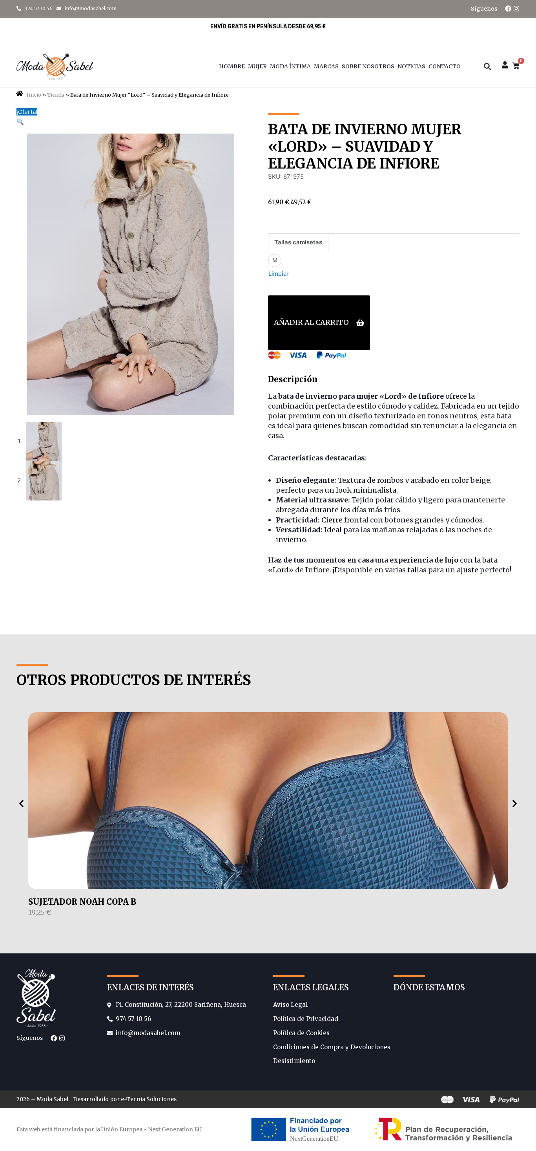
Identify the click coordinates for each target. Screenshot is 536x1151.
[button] (487, 66)
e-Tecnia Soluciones (149, 1099)
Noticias (411, 66)
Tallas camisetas (298, 242)
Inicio (34, 95)
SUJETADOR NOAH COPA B (82, 902)
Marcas (326, 66)
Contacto (444, 66)
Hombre (232, 66)
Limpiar (278, 273)
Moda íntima (290, 66)
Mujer (257, 66)
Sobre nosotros (368, 66)
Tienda (55, 95)
